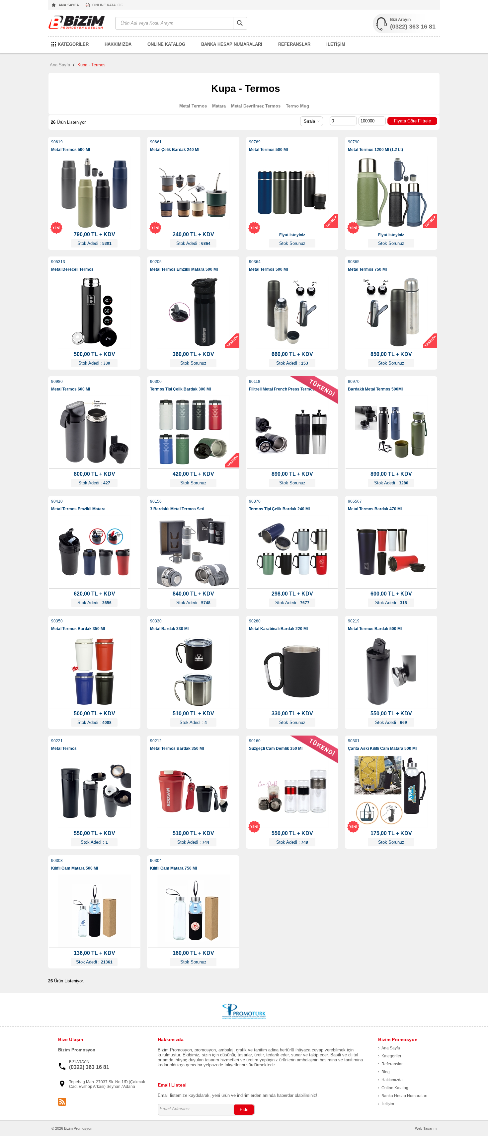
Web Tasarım (426, 1128)
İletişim (387, 1103)
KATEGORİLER (73, 44)
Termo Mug (297, 106)
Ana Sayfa (60, 64)
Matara (219, 106)
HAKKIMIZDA (118, 44)
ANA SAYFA (68, 5)
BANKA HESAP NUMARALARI (231, 44)
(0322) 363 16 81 (413, 26)
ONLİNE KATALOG (107, 5)
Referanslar (392, 1064)
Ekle (244, 1109)
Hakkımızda (392, 1080)
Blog (385, 1072)
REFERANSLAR (294, 44)
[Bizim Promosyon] (78, 23)
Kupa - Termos (91, 64)
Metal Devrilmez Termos (256, 106)
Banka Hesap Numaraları (404, 1096)
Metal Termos (193, 106)
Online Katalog (394, 1088)
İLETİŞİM (335, 44)
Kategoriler (391, 1056)
